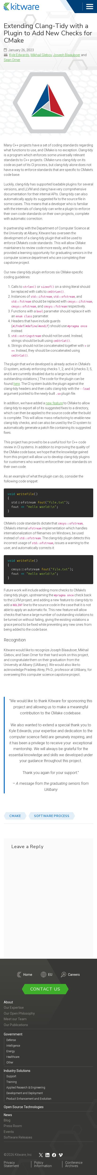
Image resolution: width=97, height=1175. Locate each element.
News (8, 1115)
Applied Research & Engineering (25, 1087)
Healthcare (12, 1057)
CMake (15, 816)
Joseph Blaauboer (66, 55)
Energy (10, 1051)
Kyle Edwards (19, 55)
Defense (11, 1040)
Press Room (13, 1126)
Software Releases (18, 1137)
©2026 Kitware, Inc (18, 1155)
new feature (54, 403)
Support (11, 1076)
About (8, 1002)
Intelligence (13, 1045)
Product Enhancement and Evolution (28, 1098)
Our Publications (16, 1025)
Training (11, 1082)
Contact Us (45, 989)
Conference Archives (73, 1164)
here (16, 384)
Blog (7, 1120)
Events (9, 1132)
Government (13, 1034)
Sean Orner (12, 60)
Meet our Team (15, 1019)
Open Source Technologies (24, 1107)
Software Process (51, 816)
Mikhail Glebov (41, 55)
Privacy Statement (11, 1164)
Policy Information (43, 1164)
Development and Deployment (24, 1093)
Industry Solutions (17, 1071)
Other (9, 1062)
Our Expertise (14, 1007)
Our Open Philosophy (19, 1013)
